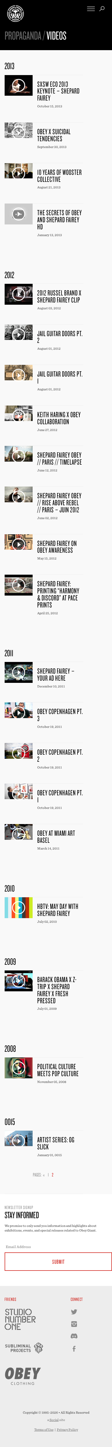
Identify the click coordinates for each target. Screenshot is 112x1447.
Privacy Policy (67, 1430)
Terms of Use (44, 1430)
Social (54, 1420)
